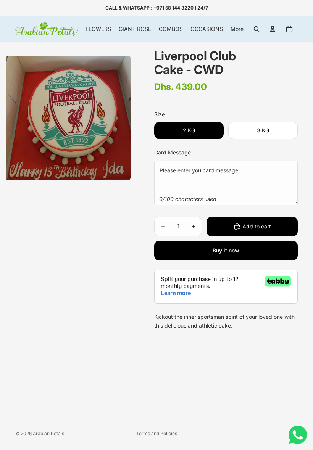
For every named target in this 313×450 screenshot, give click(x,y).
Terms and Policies (156, 433)
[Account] (272, 29)
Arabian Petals (48, 433)
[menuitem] (237, 29)
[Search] (256, 29)
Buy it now (226, 250)
